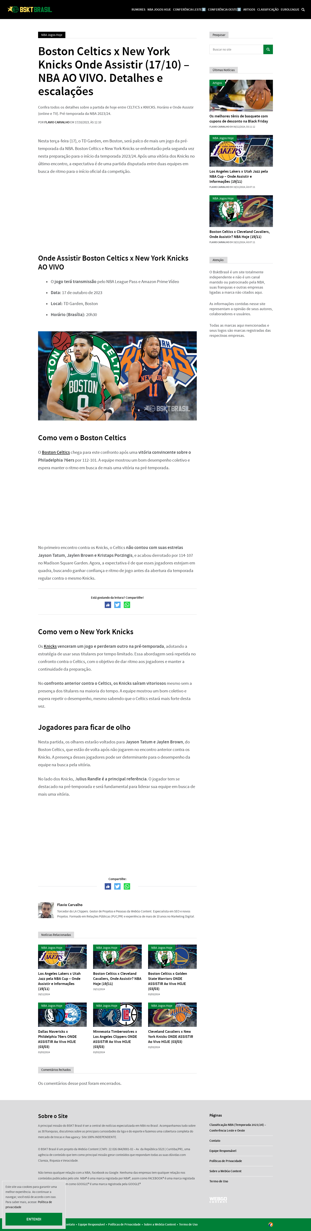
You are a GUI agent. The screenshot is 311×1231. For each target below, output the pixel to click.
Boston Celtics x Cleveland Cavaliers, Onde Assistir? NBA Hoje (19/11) (117, 978)
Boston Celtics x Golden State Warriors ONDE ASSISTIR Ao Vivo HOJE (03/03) (167, 981)
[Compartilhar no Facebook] (108, 605)
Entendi (33, 1219)
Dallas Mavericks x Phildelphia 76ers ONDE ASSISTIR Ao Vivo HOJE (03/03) (57, 1039)
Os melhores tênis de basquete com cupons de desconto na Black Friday (238, 119)
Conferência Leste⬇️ (189, 9)
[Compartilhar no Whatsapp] (127, 605)
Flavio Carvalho (57, 122)
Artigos (249, 9)
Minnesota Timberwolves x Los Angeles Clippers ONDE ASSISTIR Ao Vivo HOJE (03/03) (115, 1039)
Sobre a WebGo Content (225, 1171)
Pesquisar (268, 49)
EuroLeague (290, 9)
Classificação (268, 9)
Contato (214, 1141)
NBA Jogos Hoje (159, 9)
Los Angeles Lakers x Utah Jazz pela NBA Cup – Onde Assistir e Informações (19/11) (59, 981)
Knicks (50, 646)
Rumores (138, 9)
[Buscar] (303, 9)
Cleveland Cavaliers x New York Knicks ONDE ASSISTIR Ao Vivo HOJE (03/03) (170, 1036)
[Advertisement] (117, 211)
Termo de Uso (218, 1181)
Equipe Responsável (222, 1151)
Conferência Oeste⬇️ (224, 9)
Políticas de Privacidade (225, 1161)
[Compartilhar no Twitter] (117, 605)
